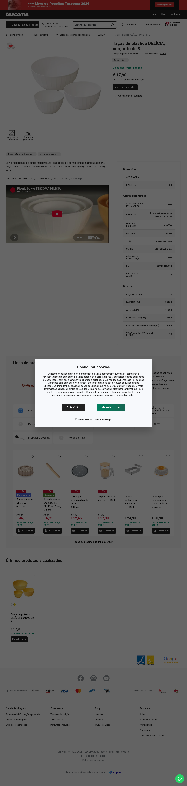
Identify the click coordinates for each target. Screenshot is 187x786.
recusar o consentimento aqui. (96, 419)
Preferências (73, 407)
